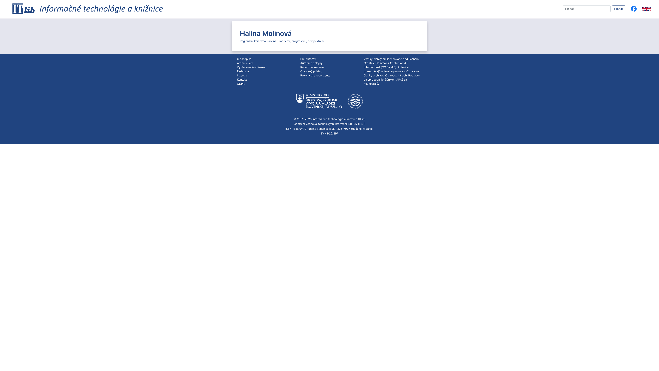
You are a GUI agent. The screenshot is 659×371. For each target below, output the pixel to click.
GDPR (241, 83)
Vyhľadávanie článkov (251, 67)
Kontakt (242, 79)
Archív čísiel (245, 63)
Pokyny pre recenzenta (315, 75)
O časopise (244, 59)
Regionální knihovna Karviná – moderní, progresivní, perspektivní (282, 41)
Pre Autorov (308, 59)
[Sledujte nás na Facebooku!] (634, 9)
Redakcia (243, 71)
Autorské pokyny (311, 63)
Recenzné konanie (312, 67)
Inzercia (242, 75)
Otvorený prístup (311, 71)
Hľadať (618, 8)
